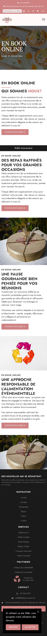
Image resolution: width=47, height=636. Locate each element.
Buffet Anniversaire (13, 148)
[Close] (38, 612)
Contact (23, 520)
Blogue (23, 511)
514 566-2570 (25, 3)
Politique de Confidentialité (23, 567)
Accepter (30, 627)
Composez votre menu (23, 551)
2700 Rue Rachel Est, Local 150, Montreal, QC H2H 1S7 (25, 602)
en (43, 11)
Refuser (13, 627)
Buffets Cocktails (23, 537)
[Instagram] (33, 11)
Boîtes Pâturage (23, 542)
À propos (23, 502)
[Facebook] (29, 11)
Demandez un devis (12, 10)
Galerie (23, 516)
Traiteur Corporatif (23, 555)
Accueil (4, 56)
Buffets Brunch (24, 532)
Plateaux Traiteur (23, 546)
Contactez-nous (14, 132)
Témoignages (23, 507)
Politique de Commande (23, 572)
